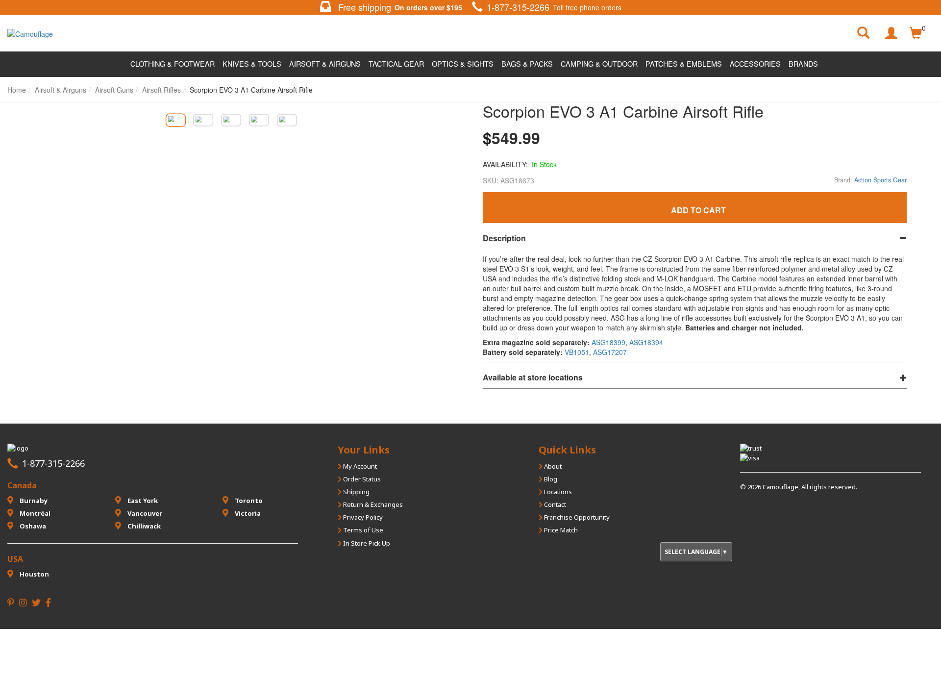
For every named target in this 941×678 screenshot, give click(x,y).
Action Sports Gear (880, 180)
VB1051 (577, 352)
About (552, 466)
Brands (803, 63)
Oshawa (32, 526)
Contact (554, 504)
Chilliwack (143, 526)
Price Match (560, 530)
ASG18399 (608, 342)
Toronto (248, 500)
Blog (550, 479)
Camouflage (780, 486)
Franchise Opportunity (576, 517)
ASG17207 (610, 352)
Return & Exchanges (372, 504)
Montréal (34, 513)
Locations (557, 491)
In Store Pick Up (366, 543)
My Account (359, 466)
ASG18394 (646, 342)
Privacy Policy (362, 517)
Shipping (356, 491)
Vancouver (144, 513)
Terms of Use (362, 530)
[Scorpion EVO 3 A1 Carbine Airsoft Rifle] (175, 120)
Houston (33, 574)
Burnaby (33, 500)
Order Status (361, 479)
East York (142, 500)
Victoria (247, 513)
